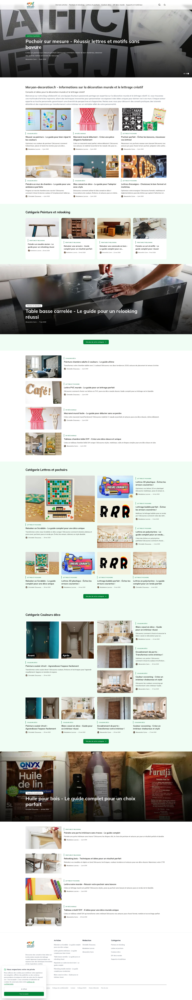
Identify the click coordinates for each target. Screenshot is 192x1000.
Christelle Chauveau (32, 809)
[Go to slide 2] (186, 73)
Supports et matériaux (134, 5)
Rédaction (86, 940)
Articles (57, 940)
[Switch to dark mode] (164, 5)
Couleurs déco (106, 5)
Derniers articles (61, 5)
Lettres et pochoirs (93, 5)
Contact (73, 988)
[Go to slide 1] (184, 73)
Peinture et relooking (76, 5)
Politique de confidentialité (60, 988)
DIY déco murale (119, 5)
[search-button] (159, 5)
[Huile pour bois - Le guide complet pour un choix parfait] (96, 787)
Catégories (116, 940)
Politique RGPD (82, 988)
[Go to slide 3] (188, 73)
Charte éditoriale (94, 988)
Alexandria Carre (31, 59)
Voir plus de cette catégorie (95, 342)
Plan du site (104, 988)
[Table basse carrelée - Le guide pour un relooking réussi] (96, 299)
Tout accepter (24, 994)
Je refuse (24, 989)
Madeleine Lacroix (88, 948)
